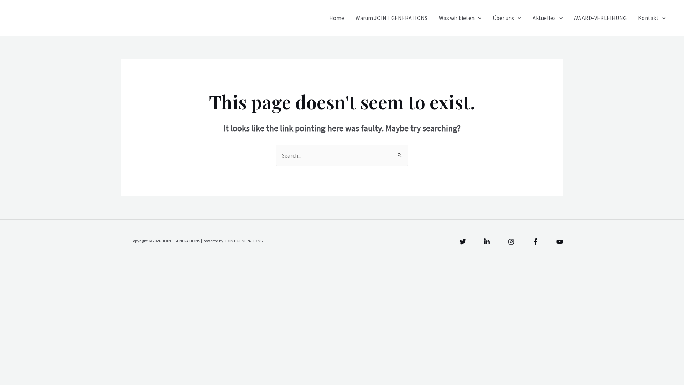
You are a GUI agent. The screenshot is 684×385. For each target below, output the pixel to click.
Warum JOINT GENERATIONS (392, 17)
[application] (478, 18)
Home (336, 17)
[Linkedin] (487, 241)
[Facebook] (535, 241)
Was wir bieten (457, 17)
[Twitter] (463, 241)
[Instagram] (511, 241)
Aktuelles (544, 17)
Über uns (503, 17)
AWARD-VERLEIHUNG (600, 17)
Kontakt (648, 17)
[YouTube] (559, 241)
